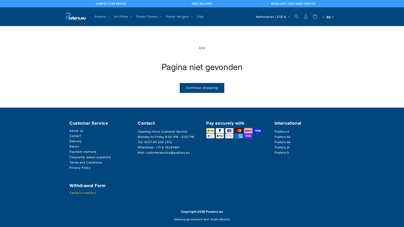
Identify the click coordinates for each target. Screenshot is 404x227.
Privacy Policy (79, 167)
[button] (102, 16)
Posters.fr (282, 152)
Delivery (75, 141)
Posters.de (283, 142)
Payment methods (82, 151)
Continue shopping (202, 88)
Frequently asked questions (90, 157)
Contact (75, 136)
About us (76, 130)
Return (74, 146)
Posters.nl (282, 131)
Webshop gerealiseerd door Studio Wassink (202, 219)
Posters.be (283, 137)
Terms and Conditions (85, 162)
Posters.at (282, 147)
